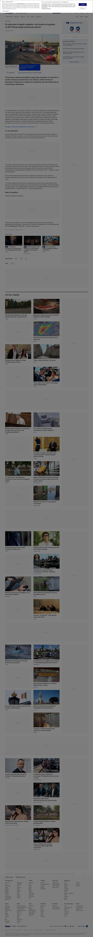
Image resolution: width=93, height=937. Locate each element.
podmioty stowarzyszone (21, 3)
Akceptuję (83, 4)
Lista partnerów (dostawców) (46, 8)
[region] (46, 6)
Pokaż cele (82, 8)
